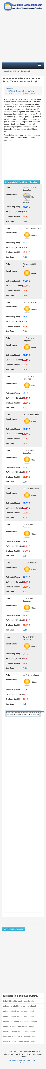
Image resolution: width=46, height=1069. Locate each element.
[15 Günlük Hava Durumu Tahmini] (23, 6)
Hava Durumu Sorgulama (13, 929)
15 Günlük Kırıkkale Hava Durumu (21, 91)
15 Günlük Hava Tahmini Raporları (17, 1051)
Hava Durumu (11, 88)
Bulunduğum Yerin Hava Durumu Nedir (17, 71)
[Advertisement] (23, 37)
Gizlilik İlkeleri (23, 1062)
